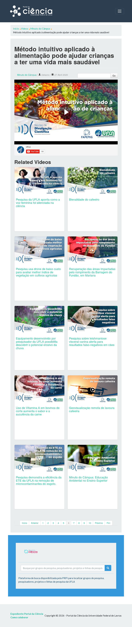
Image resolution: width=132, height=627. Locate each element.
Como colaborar (19, 617)
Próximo (99, 522)
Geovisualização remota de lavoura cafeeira (91, 409)
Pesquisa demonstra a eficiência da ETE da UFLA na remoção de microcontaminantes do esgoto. (38, 480)
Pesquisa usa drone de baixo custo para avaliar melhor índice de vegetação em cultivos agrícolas (38, 272)
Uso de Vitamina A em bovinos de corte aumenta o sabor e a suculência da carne (38, 411)
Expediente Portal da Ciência (26, 613)
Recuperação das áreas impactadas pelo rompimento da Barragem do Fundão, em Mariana (92, 272)
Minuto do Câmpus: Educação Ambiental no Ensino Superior (88, 478)
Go (114, 75)
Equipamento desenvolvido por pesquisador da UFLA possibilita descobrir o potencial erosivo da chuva (36, 343)
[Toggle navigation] (119, 11)
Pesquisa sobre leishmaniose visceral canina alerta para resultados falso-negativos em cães (91, 341)
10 (90, 522)
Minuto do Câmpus (27, 74)
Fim (108, 522)
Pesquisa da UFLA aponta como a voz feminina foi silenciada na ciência (38, 202)
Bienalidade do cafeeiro (84, 199)
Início (24, 522)
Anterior (34, 522)
